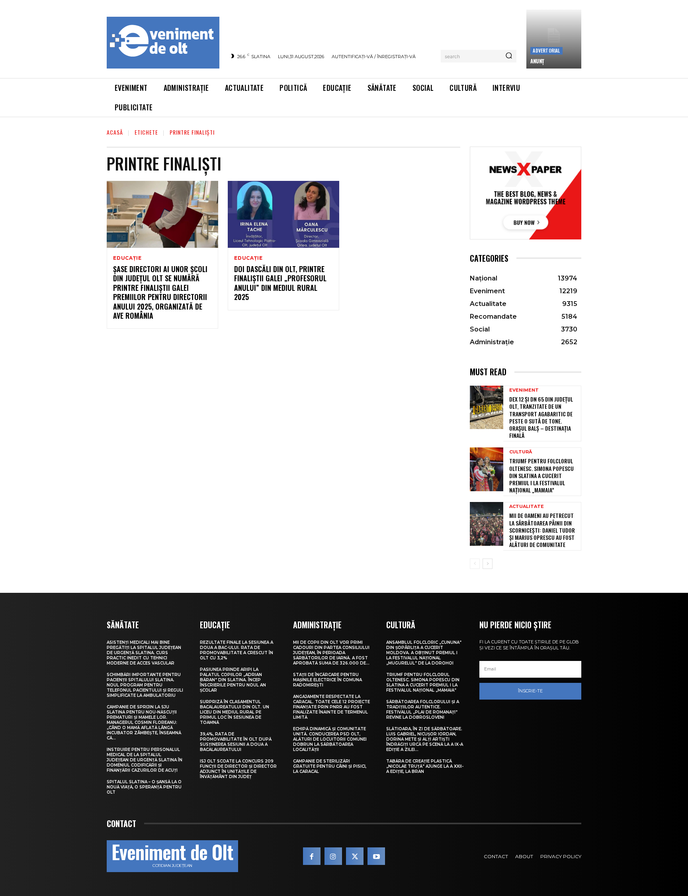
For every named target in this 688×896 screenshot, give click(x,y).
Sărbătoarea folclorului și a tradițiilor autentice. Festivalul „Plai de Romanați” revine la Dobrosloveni (422, 709)
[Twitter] (355, 856)
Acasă (115, 132)
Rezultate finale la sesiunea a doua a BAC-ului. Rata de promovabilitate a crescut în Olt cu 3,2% (236, 650)
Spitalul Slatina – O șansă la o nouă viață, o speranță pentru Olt (144, 787)
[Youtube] (376, 856)
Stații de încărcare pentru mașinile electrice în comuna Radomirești (327, 680)
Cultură (520, 452)
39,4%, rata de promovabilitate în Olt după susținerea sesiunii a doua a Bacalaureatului (236, 741)
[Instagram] (333, 856)
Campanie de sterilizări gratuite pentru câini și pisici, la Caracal (329, 766)
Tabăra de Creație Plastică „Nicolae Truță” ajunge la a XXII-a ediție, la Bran (424, 766)
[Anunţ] (553, 39)
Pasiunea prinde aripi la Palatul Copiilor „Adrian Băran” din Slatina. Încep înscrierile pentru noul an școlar (233, 680)
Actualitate (526, 506)
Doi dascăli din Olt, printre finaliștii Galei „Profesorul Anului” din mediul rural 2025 (280, 283)
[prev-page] (475, 564)
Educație (127, 258)
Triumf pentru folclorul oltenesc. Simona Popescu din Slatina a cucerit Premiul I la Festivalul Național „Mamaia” (541, 475)
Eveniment (524, 390)
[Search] (508, 56)
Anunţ (537, 61)
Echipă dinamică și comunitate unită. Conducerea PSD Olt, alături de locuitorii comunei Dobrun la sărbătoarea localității (330, 739)
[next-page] (488, 564)
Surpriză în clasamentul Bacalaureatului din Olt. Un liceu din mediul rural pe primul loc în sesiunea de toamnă (234, 712)
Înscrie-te (530, 691)
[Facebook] (312, 856)
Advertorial (546, 50)
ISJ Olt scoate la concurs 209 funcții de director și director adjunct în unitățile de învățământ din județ (238, 769)
